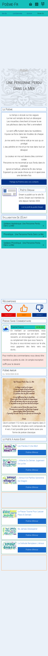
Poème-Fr (10, 4)
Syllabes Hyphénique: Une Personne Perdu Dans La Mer (22, 224)
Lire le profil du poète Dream (32, 207)
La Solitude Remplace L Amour (31, 543)
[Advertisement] (24, 42)
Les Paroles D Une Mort (28, 446)
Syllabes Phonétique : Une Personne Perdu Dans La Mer (22, 244)
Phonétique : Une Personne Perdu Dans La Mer (24, 234)
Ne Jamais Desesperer (27, 529)
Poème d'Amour (32, 452)
